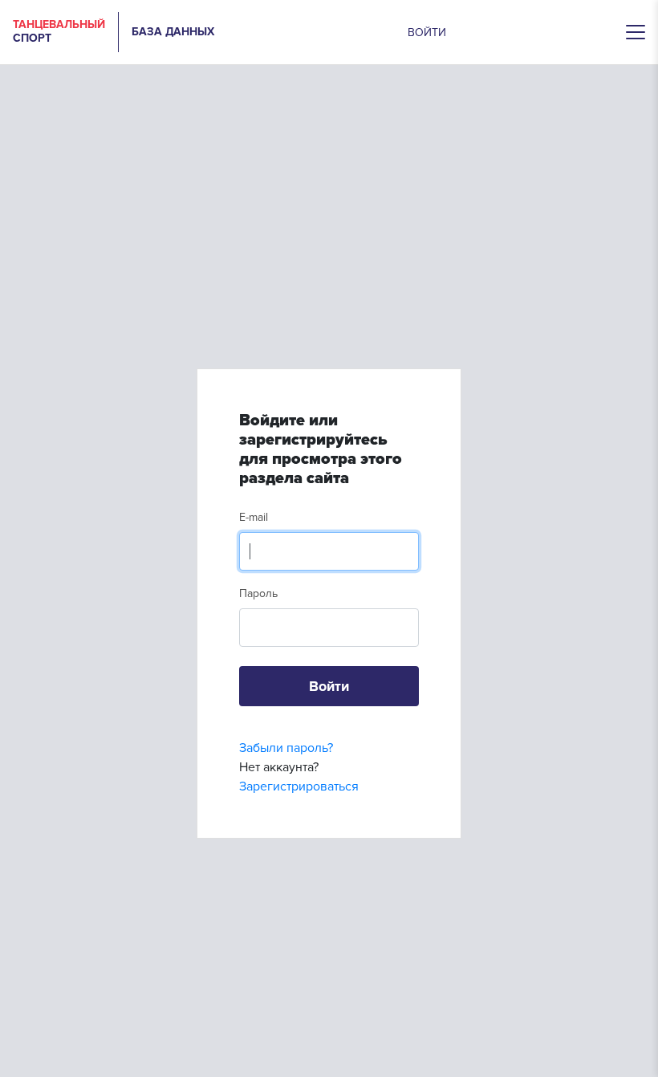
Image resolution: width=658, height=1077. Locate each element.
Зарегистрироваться (299, 786)
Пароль (258, 593)
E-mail (253, 517)
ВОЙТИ (427, 32)
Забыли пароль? (286, 748)
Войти (329, 686)
